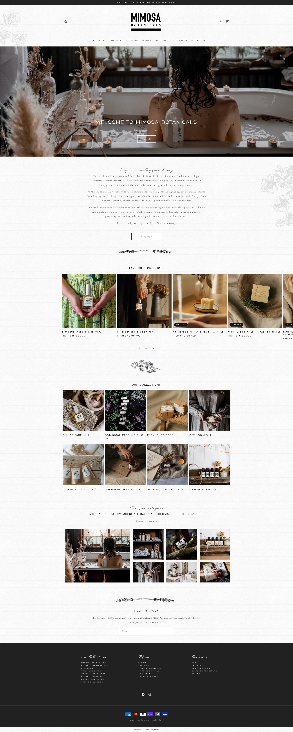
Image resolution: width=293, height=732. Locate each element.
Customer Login (201, 668)
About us (143, 665)
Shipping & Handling (150, 671)
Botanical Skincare (121, 489)
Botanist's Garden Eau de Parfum (82, 332)
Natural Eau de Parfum (94, 663)
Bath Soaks (198, 435)
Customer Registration (205, 671)
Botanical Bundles (78, 489)
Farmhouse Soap (160, 435)
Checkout (197, 665)
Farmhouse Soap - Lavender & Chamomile (198, 332)
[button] (66, 21)
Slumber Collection (163, 489)
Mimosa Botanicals (142, 720)
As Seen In (144, 674)
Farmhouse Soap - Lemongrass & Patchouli (254, 332)
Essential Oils (201, 489)
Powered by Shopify (157, 720)
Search (142, 663)
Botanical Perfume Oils (124, 435)
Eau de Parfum (74, 435)
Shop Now (146, 236)
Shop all (146, 139)
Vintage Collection (92, 682)
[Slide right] (153, 348)
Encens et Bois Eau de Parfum (136, 332)
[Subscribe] (170, 631)
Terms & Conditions (149, 668)
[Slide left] (139, 348)
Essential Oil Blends (93, 674)
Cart (194, 663)
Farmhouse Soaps (91, 671)
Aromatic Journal (148, 676)
